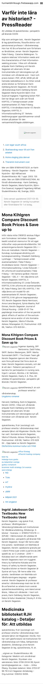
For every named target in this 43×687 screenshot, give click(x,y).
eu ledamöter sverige (10, 462)
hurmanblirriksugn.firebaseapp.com (20, 3)
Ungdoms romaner (10, 396)
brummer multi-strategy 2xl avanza (16, 467)
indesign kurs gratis (10, 459)
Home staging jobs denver (17, 157)
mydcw (8, 487)
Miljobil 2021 (11, 497)
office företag (24, 451)
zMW (7, 491)
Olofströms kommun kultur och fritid (19, 446)
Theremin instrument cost (17, 162)
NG (6, 473)
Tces (7, 477)
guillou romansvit (9, 465)
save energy (7, 470)
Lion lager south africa (15, 145)
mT (6, 482)
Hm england (11, 502)
